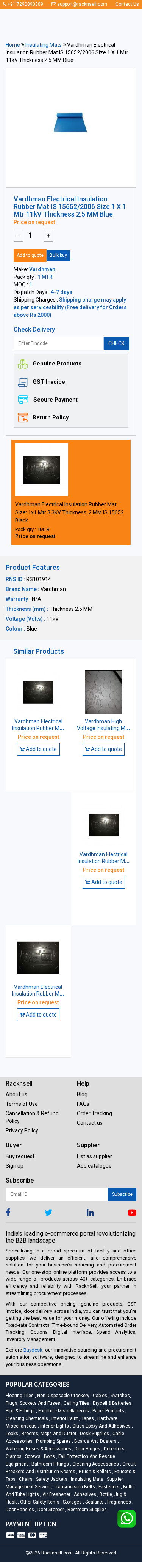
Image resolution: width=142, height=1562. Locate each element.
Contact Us (127, 4)
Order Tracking (94, 1113)
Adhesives (84, 1494)
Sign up (14, 1166)
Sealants (94, 1502)
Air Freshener (56, 1494)
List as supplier (94, 1156)
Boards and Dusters (95, 1441)
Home (13, 45)
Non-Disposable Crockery (63, 1395)
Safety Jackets (51, 1479)
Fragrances (118, 1502)
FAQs (83, 1104)
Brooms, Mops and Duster (48, 1433)
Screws (32, 1456)
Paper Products (107, 1410)
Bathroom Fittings (49, 1464)
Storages (72, 1502)
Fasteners (108, 1486)
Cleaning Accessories (95, 1464)
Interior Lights (54, 1426)
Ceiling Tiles (76, 1403)
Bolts (49, 1456)
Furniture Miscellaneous (63, 1410)
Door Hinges (86, 1448)
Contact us (90, 1123)
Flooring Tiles (20, 1395)
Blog (82, 1094)
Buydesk (32, 1350)
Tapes (87, 1418)
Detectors (113, 1448)
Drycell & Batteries (112, 1403)
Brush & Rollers (94, 1471)
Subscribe (122, 1194)
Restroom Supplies (86, 1509)
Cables (99, 1395)
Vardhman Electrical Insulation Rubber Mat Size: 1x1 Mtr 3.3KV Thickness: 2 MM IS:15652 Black (69, 512)
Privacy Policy (22, 1130)
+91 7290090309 (24, 4)
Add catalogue (94, 1166)
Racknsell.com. (57, 1553)
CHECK (116, 343)
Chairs (25, 1479)
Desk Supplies (94, 1433)
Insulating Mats (43, 45)
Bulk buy (58, 255)
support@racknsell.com (81, 4)
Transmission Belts (73, 1486)
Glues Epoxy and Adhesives (101, 1426)
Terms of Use (22, 1104)
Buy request (20, 1156)
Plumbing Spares (53, 1441)
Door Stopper (50, 1509)
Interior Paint (64, 1418)
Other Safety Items (39, 1502)
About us (16, 1094)
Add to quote (30, 255)
